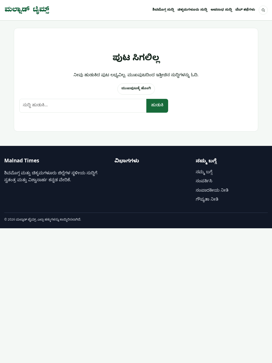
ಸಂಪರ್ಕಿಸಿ (204, 182)
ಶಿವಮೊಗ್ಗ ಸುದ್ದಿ (163, 10)
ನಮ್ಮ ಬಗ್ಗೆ (204, 173)
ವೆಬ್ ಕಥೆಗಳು (245, 10)
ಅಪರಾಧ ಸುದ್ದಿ (221, 10)
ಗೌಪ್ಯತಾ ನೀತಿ (207, 200)
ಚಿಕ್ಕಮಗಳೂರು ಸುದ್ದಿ (192, 10)
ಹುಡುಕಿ (157, 106)
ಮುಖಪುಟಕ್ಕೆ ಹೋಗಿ (136, 88)
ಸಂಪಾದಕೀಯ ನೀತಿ (212, 191)
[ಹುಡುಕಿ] (263, 10)
